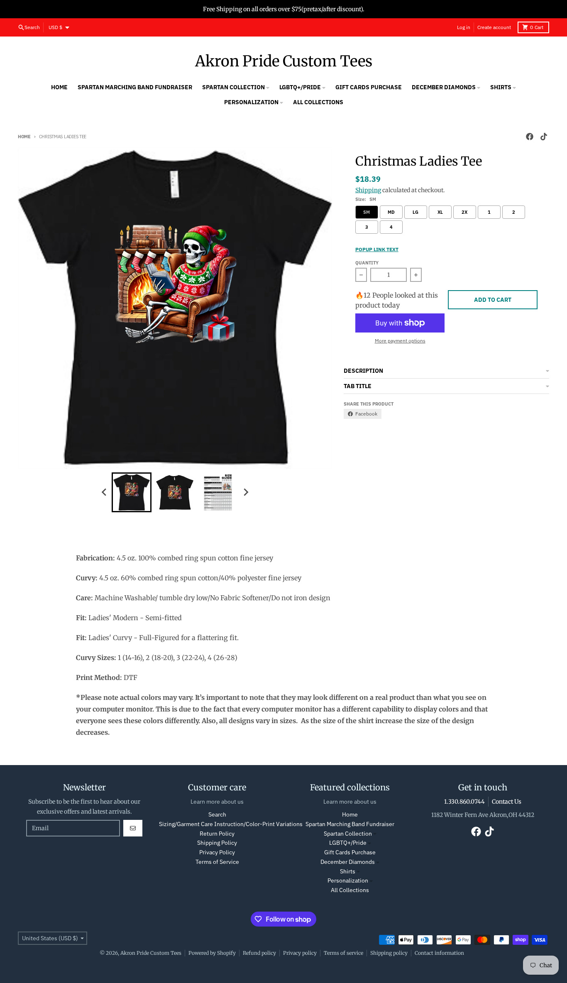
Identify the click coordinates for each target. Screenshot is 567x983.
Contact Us (506, 801)
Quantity (367, 263)
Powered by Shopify (212, 953)
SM (366, 212)
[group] (132, 492)
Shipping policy (389, 953)
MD (391, 212)
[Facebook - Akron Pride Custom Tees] (529, 136)
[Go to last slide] (104, 492)
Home (24, 136)
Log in (463, 27)
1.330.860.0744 (464, 801)
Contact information (439, 953)
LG (415, 212)
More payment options (400, 340)
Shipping (368, 190)
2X (464, 212)
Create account (494, 27)
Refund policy (259, 953)
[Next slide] (245, 492)
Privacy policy (300, 953)
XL (440, 212)
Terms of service (343, 953)
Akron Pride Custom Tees (283, 61)
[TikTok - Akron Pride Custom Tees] (543, 136)
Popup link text (376, 249)
